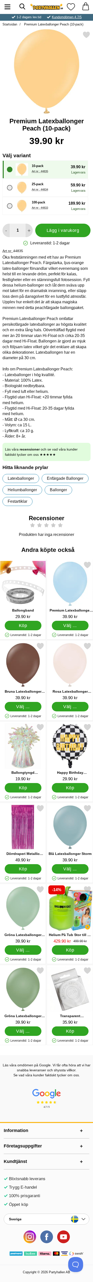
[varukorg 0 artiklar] (85, 7)
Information (16, 1130)
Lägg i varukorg (63, 230)
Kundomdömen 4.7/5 (67, 17)
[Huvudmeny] (7, 7)
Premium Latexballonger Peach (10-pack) (53, 24)
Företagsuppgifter (23, 1145)
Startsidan (9, 24)
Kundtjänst (15, 1161)
